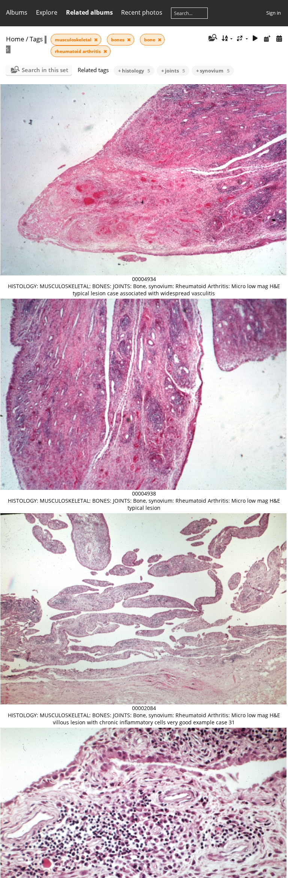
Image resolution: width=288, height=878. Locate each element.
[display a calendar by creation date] (279, 38)
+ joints (173, 70)
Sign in (273, 12)
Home (15, 39)
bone (150, 39)
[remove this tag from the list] (96, 39)
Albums (16, 12)
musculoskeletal (74, 39)
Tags (36, 39)
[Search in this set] (212, 38)
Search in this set (45, 70)
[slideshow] (255, 38)
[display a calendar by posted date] (267, 38)
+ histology (134, 70)
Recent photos (141, 12)
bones (118, 39)
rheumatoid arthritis (78, 51)
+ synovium (213, 70)
